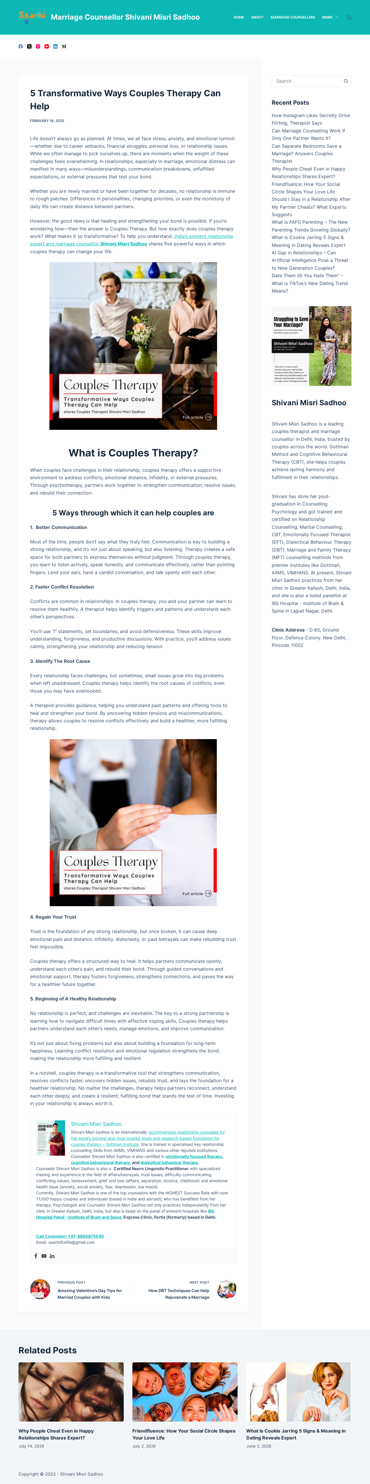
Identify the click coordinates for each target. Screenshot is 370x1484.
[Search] (349, 17)
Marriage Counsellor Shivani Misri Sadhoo (125, 17)
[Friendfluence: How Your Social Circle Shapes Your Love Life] (185, 1392)
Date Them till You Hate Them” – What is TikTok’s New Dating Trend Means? (310, 283)
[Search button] (345, 80)
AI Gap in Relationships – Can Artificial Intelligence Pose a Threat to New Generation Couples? (310, 260)
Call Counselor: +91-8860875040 (70, 1236)
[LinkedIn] (55, 46)
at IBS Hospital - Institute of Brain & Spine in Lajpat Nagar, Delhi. (309, 603)
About (257, 17)
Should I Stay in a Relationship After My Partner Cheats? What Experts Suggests (311, 206)
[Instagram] (38, 46)
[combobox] (306, 81)
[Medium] (64, 46)
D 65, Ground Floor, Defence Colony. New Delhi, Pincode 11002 (309, 637)
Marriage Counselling (293, 17)
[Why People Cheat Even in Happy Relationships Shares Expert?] (71, 1392)
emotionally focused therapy (194, 1156)
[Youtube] (44, 1256)
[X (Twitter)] (29, 46)
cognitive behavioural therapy (100, 1162)
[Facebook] (20, 46)
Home (239, 17)
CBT (276, 534)
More (327, 17)
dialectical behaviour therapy (169, 1162)
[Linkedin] (52, 1256)
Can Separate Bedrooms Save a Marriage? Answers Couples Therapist (306, 153)
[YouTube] (47, 46)
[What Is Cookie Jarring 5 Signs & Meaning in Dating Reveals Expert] (299, 1392)
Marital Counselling (321, 527)
